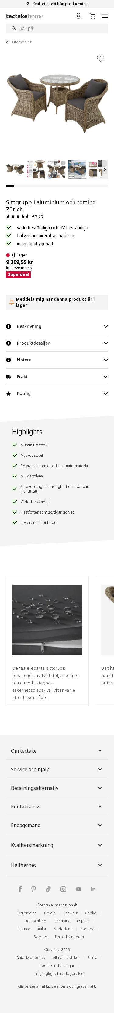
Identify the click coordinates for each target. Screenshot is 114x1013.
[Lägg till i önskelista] (100, 58)
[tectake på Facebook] (20, 889)
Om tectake (24, 750)
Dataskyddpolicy (30, 957)
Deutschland (35, 921)
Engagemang (25, 825)
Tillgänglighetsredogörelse (58, 973)
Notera (24, 360)
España (83, 921)
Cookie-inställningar (56, 965)
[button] (15, 169)
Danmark (61, 921)
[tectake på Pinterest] (33, 889)
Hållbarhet (23, 865)
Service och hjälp (30, 769)
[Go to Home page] (24, 16)
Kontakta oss (25, 806)
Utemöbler (22, 42)
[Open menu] (105, 16)
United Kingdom (69, 936)
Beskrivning (29, 326)
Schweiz (71, 913)
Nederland (63, 928)
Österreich (26, 913)
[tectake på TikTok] (48, 889)
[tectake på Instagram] (63, 889)
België (50, 913)
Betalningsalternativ (34, 788)
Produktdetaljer (33, 343)
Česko (90, 913)
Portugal (87, 928)
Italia (42, 928)
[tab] (10, 186)
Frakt (22, 376)
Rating (24, 393)
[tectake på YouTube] (78, 889)
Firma (92, 957)
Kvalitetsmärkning (32, 845)
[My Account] (78, 16)
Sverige (40, 936)
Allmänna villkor (66, 957)
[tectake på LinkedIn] (93, 889)
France (24, 928)
